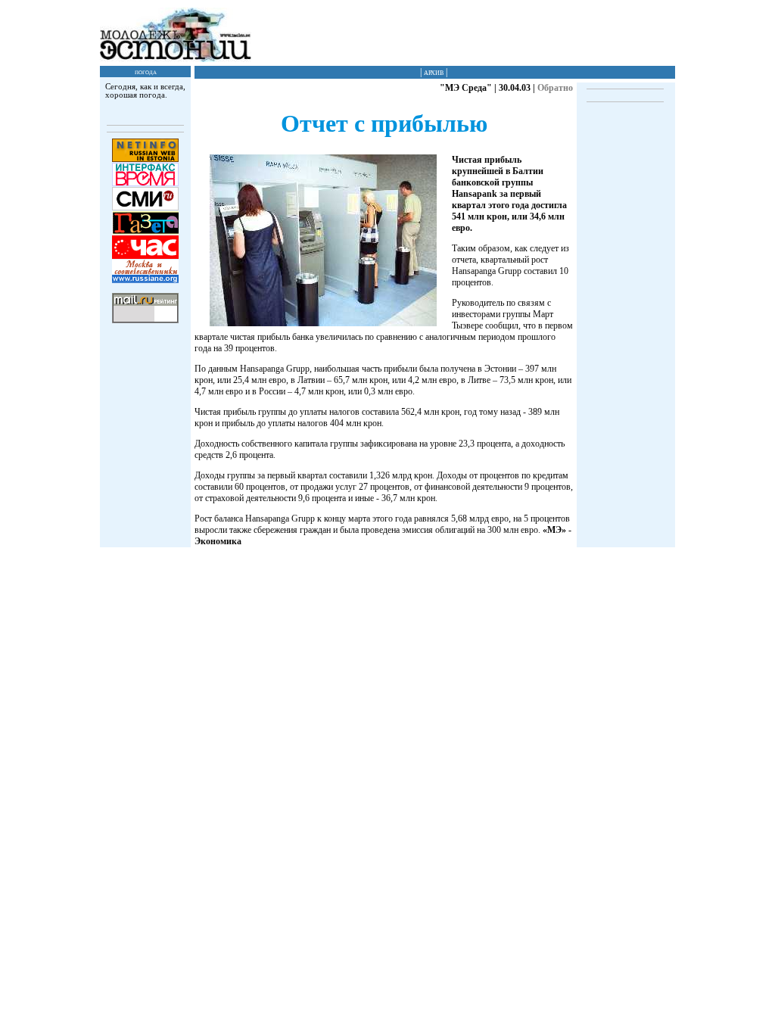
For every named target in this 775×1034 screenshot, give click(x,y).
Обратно (555, 88)
